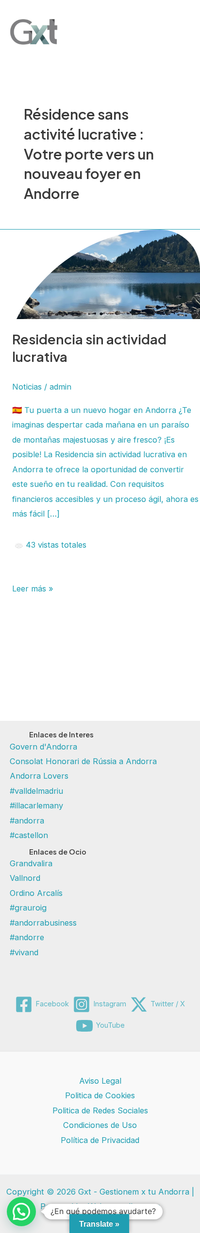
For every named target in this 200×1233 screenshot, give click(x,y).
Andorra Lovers (39, 776)
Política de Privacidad (100, 1140)
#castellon (29, 835)
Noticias (27, 387)
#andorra (27, 820)
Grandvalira (31, 863)
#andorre (27, 937)
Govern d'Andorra (43, 746)
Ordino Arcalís (36, 893)
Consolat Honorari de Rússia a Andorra (83, 761)
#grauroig (28, 907)
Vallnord (25, 878)
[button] (21, 1211)
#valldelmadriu (36, 791)
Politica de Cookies (100, 1095)
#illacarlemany (36, 805)
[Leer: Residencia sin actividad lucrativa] (100, 273)
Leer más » (32, 587)
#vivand (24, 952)
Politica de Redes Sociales (100, 1110)
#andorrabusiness (43, 923)
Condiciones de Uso (100, 1125)
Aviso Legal (100, 1081)
